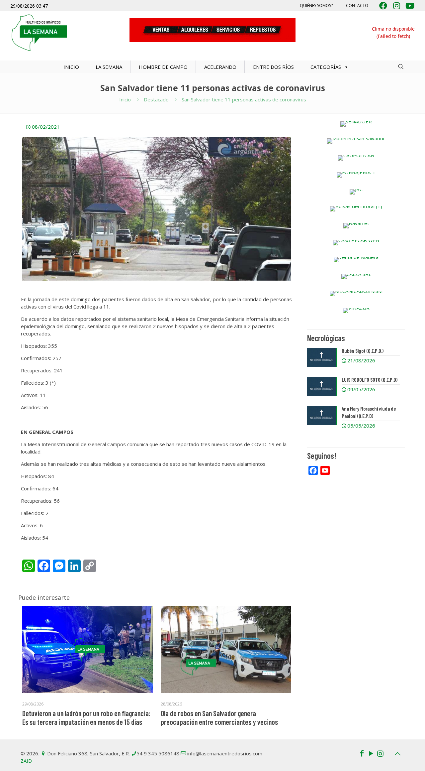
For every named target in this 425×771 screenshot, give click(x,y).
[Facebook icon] (361, 753)
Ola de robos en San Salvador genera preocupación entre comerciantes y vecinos (219, 717)
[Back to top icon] (397, 754)
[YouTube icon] (371, 753)
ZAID (26, 760)
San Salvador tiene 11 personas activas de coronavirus (244, 99)
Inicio (125, 99)
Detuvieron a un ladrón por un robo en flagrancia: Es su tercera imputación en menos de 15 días (86, 717)
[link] (356, 124)
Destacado (156, 99)
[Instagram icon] (380, 753)
